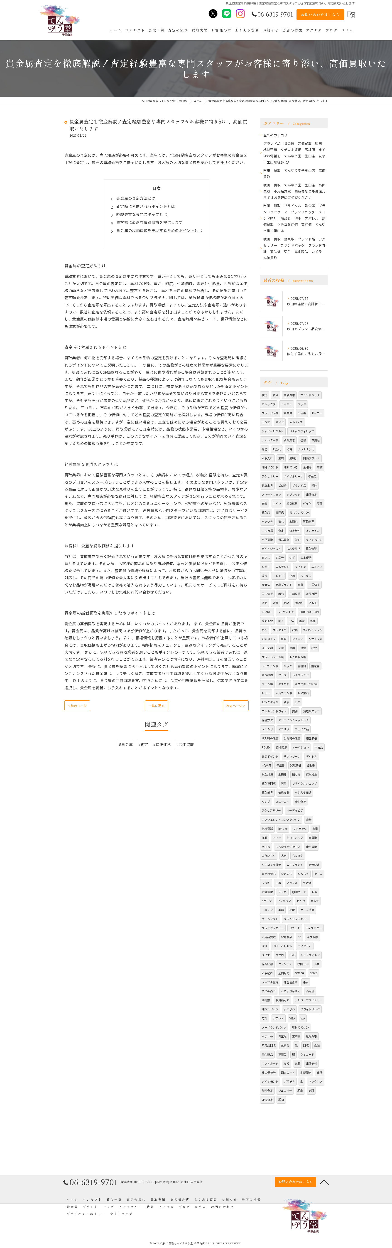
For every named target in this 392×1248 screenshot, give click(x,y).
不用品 (315, 440)
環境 (264, 449)
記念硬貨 (292, 503)
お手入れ (267, 458)
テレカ (282, 892)
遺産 (275, 603)
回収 (306, 1045)
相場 (292, 576)
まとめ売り (269, 991)
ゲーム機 (267, 684)
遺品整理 (311, 594)
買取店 (266, 512)
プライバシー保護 (273, 657)
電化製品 (267, 1054)
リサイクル (316, 639)
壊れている (291, 467)
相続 (286, 603)
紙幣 (284, 639)
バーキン (305, 576)
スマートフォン (271, 494)
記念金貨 (267, 485)
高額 (311, 1090)
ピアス (266, 557)
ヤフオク (283, 729)
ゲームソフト (270, 919)
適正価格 (311, 738)
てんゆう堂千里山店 (288, 847)
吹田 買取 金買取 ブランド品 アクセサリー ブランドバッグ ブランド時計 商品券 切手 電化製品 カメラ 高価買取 (294, 248)
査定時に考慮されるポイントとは (145, 206)
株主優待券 (269, 1072)
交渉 (281, 648)
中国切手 (314, 584)
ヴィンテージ (270, 440)
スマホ (277, 837)
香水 (306, 982)
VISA (292, 1018)
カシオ (266, 422)
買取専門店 (269, 783)
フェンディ (285, 964)
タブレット (294, 494)
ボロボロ (289, 1009)
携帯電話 (267, 828)
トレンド (278, 576)
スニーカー (282, 801)
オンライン (313, 530)
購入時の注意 (270, 738)
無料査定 (267, 1090)
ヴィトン (300, 567)
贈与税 (296, 774)
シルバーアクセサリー (308, 1000)
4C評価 (266, 765)
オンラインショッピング (293, 720)
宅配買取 (267, 540)
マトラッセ (300, 828)
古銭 (264, 503)
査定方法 (286, 874)
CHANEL (267, 612)
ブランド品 (299, 485)
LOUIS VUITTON (282, 946)
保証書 (280, 765)
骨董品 (282, 1036)
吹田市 (266, 847)
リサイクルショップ (304, 783)
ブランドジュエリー (296, 919)
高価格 (266, 584)
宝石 (281, 458)
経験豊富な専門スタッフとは (141, 214)
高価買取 (289, 395)
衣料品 (285, 1045)
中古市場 (267, 530)
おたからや (269, 855)
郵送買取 (283, 540)
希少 (286, 702)
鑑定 (302, 621)
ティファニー (314, 928)
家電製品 (286, 937)
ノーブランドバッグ (274, 1027)
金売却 (282, 774)
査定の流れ (269, 874)
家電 (315, 828)
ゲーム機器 (307, 910)
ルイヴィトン (285, 612)
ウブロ (280, 955)
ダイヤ (307, 503)
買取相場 (267, 675)
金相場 (307, 467)
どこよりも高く (290, 991)
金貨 (300, 584)
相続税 (299, 603)
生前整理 (295, 594)
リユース (294, 928)
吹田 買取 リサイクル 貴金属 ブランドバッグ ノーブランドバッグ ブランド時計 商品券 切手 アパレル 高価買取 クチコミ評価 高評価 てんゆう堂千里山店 (294, 218)
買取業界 (267, 792)
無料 (264, 1018)
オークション (300, 747)
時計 (314, 485)
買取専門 (308, 521)
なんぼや (297, 855)
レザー (266, 693)
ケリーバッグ (295, 837)
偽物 (303, 648)
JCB (264, 946)
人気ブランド (284, 693)
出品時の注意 (292, 738)
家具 (297, 1063)
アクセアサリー (271, 810)
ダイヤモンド (270, 1081)
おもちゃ (303, 874)
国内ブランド (311, 458)
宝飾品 (296, 1036)
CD (299, 937)
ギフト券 (312, 937)
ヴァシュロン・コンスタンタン (281, 819)
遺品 (264, 603)
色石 (264, 630)
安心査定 (300, 801)
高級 (286, 1063)
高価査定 (314, 864)
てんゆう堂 (293, 548)
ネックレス (316, 1081)
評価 (295, 630)
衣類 (317, 1045)
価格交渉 (281, 747)
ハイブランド (300, 675)
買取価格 (295, 765)
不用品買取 (269, 937)
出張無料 (311, 1063)
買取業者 (289, 440)
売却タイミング (312, 630)
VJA (303, 1018)
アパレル (292, 883)
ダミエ (266, 955)
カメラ (315, 901)
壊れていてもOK (299, 512)
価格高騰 (283, 792)
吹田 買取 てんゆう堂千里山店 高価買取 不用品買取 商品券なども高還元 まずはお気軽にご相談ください (295, 191)
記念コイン (269, 639)
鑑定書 (315, 666)
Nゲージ (267, 901)
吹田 (264, 395)
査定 (281, 530)
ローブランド (295, 864)
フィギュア (284, 901)
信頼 (303, 440)
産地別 (301, 666)
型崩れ (293, 521)
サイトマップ (121, 1213)
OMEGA (299, 973)
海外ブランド (270, 467)
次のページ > (235, 705)
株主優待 (305, 557)
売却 (313, 621)
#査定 (143, 744)
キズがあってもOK (306, 684)
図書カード (288, 1072)
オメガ (280, 422)
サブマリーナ (292, 756)
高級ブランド (284, 584)
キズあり (283, 684)
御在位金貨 (290, 982)
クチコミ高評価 (271, 864)
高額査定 (267, 621)
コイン (277, 503)
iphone (282, 828)
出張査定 (311, 494)
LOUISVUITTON (309, 612)
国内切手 (267, 594)
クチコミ (297, 639)
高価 (319, 503)
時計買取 (267, 892)
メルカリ (267, 729)
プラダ (282, 675)
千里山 (302, 413)
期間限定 (305, 1072)
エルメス (317, 567)
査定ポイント (270, 756)
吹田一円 (303, 964)
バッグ (288, 666)
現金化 (277, 449)
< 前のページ (77, 705)
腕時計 (293, 458)
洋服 (264, 837)
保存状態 (267, 964)
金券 (308, 819)
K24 (291, 621)
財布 (297, 540)
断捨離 (266, 1000)
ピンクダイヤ (270, 702)
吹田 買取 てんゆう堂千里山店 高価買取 (294, 173)
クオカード (307, 1054)
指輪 (289, 449)
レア (297, 702)
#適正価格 (162, 744)
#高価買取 (185, 744)
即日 (281, 1099)
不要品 (282, 1054)
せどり (301, 901)
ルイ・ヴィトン (310, 955)
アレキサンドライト (274, 711)
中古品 (319, 747)
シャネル (286, 404)
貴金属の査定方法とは (135, 198)
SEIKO (314, 973)
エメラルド (282, 567)
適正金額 (267, 648)
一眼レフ (267, 910)
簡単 (316, 964)
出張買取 (311, 847)
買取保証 (311, 548)
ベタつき (267, 521)
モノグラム (305, 946)
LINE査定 (267, 1099)
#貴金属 (126, 744)
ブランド (278, 1018)
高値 (319, 467)
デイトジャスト (271, 548)
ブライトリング (310, 1009)
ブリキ (266, 883)
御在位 (312, 476)
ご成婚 (282, 485)
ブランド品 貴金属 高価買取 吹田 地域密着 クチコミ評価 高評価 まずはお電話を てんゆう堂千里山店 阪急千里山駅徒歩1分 (294, 153)
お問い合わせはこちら (320, 14)
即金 (300, 1090)
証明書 (311, 765)
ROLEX (266, 747)
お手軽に (267, 973)
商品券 (280, 557)
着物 (281, 594)
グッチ (302, 404)
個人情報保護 (297, 657)
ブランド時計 (270, 413)
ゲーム (318, 874)
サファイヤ (280, 630)
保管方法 (267, 720)
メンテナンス (306, 449)
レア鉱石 (303, 693)
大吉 (284, 855)
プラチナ (289, 1081)
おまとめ (267, 1036)
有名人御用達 (303, 792)
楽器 (281, 910)
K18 (280, 621)
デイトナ (311, 756)
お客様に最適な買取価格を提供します (149, 222)
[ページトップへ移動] (324, 1181)
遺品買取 (311, 1036)
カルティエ (296, 422)
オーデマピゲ (295, 810)
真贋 (292, 648)
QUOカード (299, 892)
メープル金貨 (270, 982)
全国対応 (283, 973)
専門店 (280, 512)
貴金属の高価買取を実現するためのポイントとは (159, 230)
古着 (278, 883)
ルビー (266, 567)
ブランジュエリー (273, 928)
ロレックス (269, 404)
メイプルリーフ (293, 476)
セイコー (317, 413)
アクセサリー (270, 476)
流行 (264, 576)
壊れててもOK (300, 1027)
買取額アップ (311, 711)
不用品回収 (269, 1045)
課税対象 (311, 774)
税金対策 (267, 774)
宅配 (292, 910)
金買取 (313, 837)
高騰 (295, 711)
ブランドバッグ (310, 395)
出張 (319, 1072)
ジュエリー (285, 1090)
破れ (281, 521)
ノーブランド (270, 666)
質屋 (284, 783)
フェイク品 (302, 729)
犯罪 (314, 648)
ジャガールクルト (273, 431)
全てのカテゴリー (277, 135)
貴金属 (288, 413)
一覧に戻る (156, 705)
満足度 (310, 991)
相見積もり (282, 1000)
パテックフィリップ (301, 431)
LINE (292, 955)
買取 (275, 395)
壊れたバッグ (270, 1009)
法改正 (313, 603)
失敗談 (307, 883)
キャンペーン (314, 540)
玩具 (314, 892)
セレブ (266, 801)
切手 (292, 557)
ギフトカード (270, 1063)
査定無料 (295, 530)
